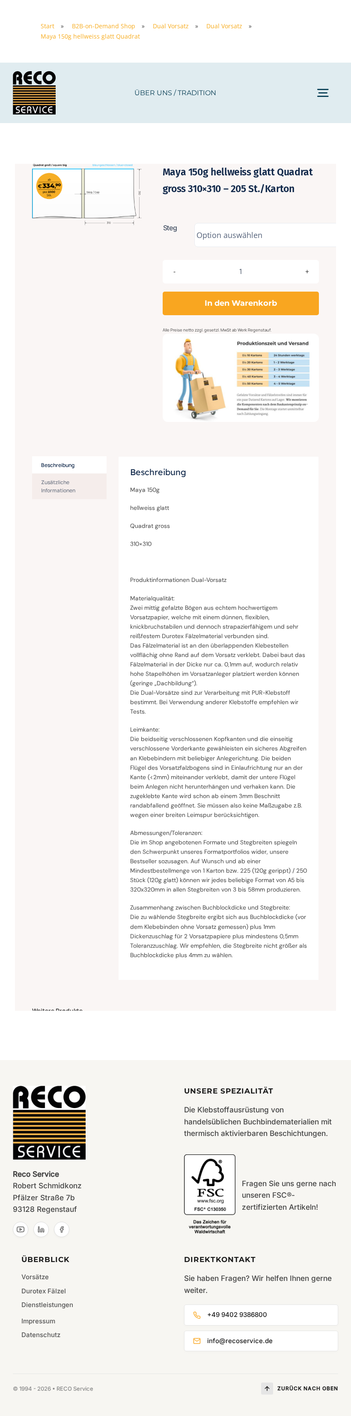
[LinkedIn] (41, 1229)
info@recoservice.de (240, 1341)
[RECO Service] (34, 74)
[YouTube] (20, 1229)
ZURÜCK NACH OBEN (307, 1388)
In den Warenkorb (241, 303)
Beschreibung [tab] (57, 465)
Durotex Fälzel (43, 1291)
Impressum (38, 1321)
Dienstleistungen (47, 1305)
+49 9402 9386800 (237, 1315)
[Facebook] (61, 1229)
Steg (170, 227)
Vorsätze (35, 1277)
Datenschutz (40, 1335)
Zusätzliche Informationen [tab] (58, 486)
